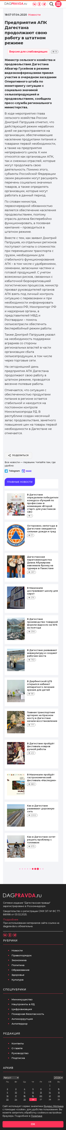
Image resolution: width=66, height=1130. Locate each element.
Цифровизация (22, 1009)
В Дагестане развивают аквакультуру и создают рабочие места (42, 653)
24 (16, 1099)
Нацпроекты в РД (23, 1004)
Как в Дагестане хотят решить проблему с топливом (41, 839)
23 (7, 1099)
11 (24, 1092)
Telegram (14, 470)
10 (16, 1092)
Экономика (19, 960)
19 (33, 1096)
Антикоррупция (22, 1018)
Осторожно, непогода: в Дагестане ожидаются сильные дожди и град (42, 528)
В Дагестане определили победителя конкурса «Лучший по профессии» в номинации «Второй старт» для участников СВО (43, 503)
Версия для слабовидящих (28, 51)
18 (24, 1096)
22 (59, 1096)
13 (41, 1092)
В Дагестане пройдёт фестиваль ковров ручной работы (40, 746)
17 (16, 1096)
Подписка (18, 1057)
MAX (29, 470)
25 (25, 1099)
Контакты (18, 1043)
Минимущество (22, 999)
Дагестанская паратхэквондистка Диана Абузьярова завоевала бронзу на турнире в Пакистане (40, 562)
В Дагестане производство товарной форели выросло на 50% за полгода (42, 623)
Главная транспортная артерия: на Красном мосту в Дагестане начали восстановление (42, 716)
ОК (33, 1124)
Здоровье (18, 974)
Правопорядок (22, 955)
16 (7, 1096)
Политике (36, 1116)
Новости (17, 950)
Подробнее (10, 919)
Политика (18, 965)
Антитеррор (20, 1023)
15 (59, 1092)
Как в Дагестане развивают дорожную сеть (40, 808)
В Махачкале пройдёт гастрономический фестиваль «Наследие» (41, 777)
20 (41, 1096)
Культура (17, 979)
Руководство (20, 1053)
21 (50, 1096)
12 (33, 1092)
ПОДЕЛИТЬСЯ (20, 455)
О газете (17, 1048)
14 (50, 1092)
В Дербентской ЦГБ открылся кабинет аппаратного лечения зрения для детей (40, 685)
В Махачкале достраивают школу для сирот (42, 591)
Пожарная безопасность (28, 1013)
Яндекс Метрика (53, 1106)
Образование (20, 969)
